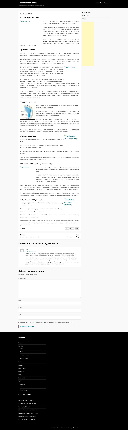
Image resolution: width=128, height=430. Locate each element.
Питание (22, 228)
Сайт (19, 315)
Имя (19, 300)
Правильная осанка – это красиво (28, 413)
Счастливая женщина (28, 3)
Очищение (21, 371)
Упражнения (21, 384)
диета (71, 228)
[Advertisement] (88, 44)
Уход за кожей (24, 358)
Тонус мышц (23, 390)
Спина (21, 387)
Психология (21, 378)
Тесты (20, 381)
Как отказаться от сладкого (26, 400)
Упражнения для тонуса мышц (27, 403)
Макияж (22, 351)
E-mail (20, 307)
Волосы (22, 348)
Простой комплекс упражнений (27, 416)
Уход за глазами (24, 355)
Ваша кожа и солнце (24, 406)
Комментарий (22, 278)
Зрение (20, 343)
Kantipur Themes (72, 427)
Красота (20, 346)
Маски (20, 362)
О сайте (106, 2)
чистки (76, 228)
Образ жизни (22, 368)
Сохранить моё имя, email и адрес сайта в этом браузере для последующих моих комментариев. (46, 322)
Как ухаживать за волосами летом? (28, 410)
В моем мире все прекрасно (26, 419)
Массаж (20, 365)
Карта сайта (99, 2)
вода (67, 228)
